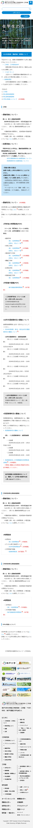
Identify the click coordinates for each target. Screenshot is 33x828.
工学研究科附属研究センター (25, 740)
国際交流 (22, 722)
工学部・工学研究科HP (11, 64)
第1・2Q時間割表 (12, 607)
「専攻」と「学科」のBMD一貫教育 (25, 729)
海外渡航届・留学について (25, 767)
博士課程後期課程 (8, 96)
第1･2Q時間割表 (14, 542)
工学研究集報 (8, 794)
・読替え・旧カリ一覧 (14, 243)
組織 (6, 728)
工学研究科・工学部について (9, 722)
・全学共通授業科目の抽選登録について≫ (19, 158)
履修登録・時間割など (10, 773)
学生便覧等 (7, 776)
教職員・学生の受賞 (10, 791)
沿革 (6, 731)
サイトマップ (20, 812)
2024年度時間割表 (14, 546)
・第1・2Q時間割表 (13, 241)
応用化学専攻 (8, 759)
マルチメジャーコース (25, 747)
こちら (10, 139)
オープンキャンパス (8, 799)
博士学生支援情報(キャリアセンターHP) (24, 777)
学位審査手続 (8, 779)
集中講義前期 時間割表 (14, 612)
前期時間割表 (17, 551)
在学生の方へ (8, 767)
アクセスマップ (22, 806)
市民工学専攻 (8, 751)
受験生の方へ (6, 802)
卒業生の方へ (6, 809)
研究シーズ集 (23, 790)
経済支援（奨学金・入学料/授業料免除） (25, 772)
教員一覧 (22, 719)
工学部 (5, 91)
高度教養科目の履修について (14, 430)
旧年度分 (22, 780)
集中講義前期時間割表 (16, 287)
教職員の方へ (21, 799)
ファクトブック (24, 725)
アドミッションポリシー (9, 744)
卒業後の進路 (23, 749)
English (26, 16)
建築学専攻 (7, 748)
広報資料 (22, 732)
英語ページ (21, 809)
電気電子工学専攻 (9, 754)
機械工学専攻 (8, 757)
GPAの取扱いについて (10, 99)
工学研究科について (10, 740)
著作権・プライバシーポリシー (23, 814)
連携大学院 (23, 744)
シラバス (22, 752)
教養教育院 (7, 79)
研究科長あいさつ (9, 725)
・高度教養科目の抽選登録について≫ (17, 161)
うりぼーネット (9, 72)
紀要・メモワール (24, 787)
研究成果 (7, 788)
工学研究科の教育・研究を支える (25, 756)
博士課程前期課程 (8, 94)
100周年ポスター (24, 792)
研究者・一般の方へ (8, 813)
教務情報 (7, 770)
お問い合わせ (16, 12)
